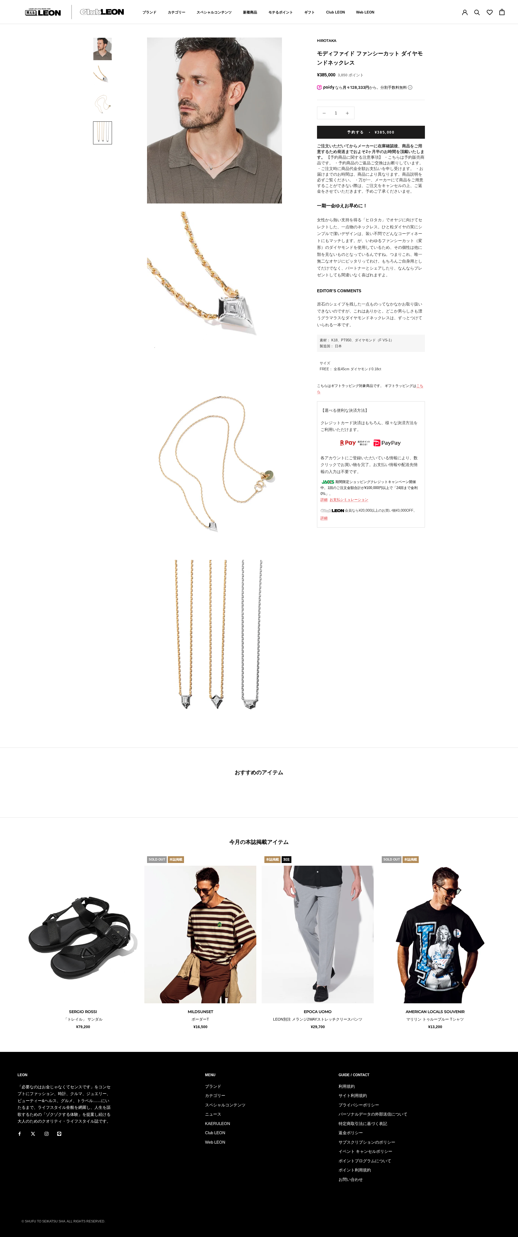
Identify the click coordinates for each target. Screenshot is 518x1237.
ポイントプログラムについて (365, 1160)
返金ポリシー (351, 1132)
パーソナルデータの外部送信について (373, 1114)
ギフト (309, 12)
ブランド (149, 12)
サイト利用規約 (353, 1095)
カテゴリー (176, 12)
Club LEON (335, 12)
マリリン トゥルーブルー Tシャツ (435, 1019)
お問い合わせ (351, 1179)
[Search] (477, 12)
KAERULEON (217, 1123)
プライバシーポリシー (359, 1105)
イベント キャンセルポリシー (365, 1151)
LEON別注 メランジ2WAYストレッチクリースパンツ (317, 1019)
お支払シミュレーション (349, 500)
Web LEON (365, 12)
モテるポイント (280, 12)
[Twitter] (33, 1133)
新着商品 (250, 12)
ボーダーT (200, 1019)
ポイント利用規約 (355, 1170)
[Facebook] (20, 1133)
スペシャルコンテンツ (214, 12)
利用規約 (347, 1086)
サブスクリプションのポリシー (367, 1142)
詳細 (324, 500)
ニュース (213, 1114)
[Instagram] (47, 1133)
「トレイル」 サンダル (83, 1019)
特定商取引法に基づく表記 (363, 1123)
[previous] (17, 942)
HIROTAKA (326, 40)
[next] (501, 942)
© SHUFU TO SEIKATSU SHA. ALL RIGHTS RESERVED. (63, 1221)
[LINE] (59, 1133)
